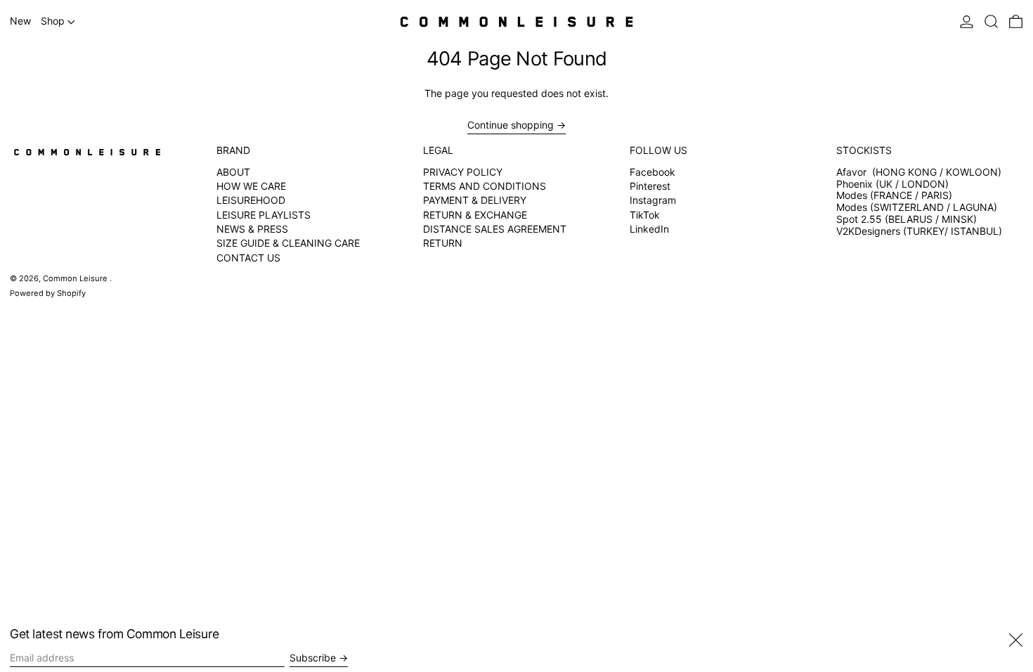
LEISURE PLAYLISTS (263, 215)
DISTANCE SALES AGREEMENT (494, 229)
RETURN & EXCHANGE (475, 215)
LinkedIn (649, 229)
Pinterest (650, 186)
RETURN (442, 243)
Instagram (653, 200)
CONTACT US (248, 258)
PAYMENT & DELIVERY (474, 200)
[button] (991, 22)
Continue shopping (510, 125)
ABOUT (233, 172)
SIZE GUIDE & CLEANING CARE (288, 243)
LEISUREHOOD (250, 200)
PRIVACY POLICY (462, 172)
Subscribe (313, 658)
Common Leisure (76, 278)
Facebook (652, 172)
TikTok (645, 215)
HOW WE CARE (251, 186)
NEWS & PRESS (252, 229)
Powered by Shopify (48, 293)
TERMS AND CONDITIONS (484, 186)
